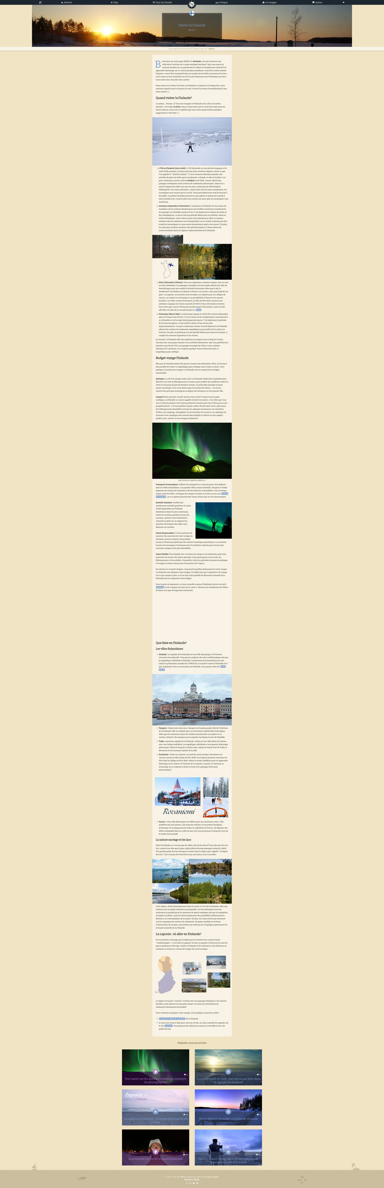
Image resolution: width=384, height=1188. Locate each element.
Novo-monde (212, 1177)
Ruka (198, 310)
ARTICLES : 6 (192, 30)
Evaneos (168, 1026)
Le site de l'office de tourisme (172, 1019)
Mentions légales (192, 1179)
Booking (160, 587)
